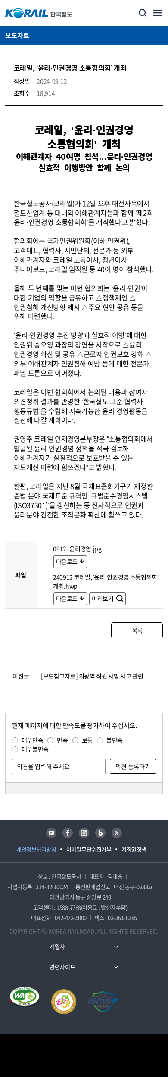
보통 (87, 740)
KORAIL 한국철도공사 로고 (38, 13)
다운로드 (67, 561)
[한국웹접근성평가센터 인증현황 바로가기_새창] (24, 1002)
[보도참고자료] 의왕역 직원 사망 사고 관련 (92, 676)
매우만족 (33, 740)
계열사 (57, 946)
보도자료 (17, 35)
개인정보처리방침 (36, 849)
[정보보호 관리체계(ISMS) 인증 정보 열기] (103, 1002)
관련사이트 (62, 966)
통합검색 (142, 13)
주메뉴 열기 (157, 13)
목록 (137, 630)
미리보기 (103, 598)
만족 (62, 740)
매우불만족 (35, 749)
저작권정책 (133, 849)
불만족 (114, 740)
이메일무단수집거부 (88, 849)
